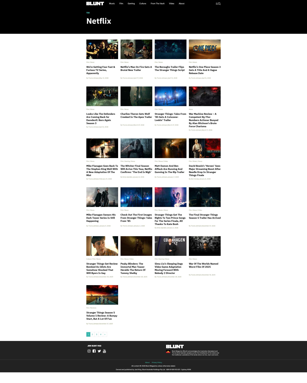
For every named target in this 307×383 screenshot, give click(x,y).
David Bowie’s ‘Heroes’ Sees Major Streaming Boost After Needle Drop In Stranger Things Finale (205, 170)
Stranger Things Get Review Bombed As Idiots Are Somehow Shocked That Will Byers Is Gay (102, 268)
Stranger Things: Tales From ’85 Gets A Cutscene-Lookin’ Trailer (170, 117)
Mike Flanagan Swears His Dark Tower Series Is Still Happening (101, 218)
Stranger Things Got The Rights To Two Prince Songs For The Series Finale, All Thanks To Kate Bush (170, 219)
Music (112, 3)
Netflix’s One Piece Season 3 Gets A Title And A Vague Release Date (205, 70)
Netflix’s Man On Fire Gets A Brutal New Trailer (136, 68)
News (92, 62)
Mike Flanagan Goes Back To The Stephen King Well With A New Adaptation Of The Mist (102, 170)
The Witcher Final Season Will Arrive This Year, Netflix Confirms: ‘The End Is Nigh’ (136, 169)
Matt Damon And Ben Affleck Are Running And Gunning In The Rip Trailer (169, 169)
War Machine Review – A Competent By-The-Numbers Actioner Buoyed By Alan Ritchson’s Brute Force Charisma (203, 120)
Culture (142, 3)
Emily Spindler (127, 177)
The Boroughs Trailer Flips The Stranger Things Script (170, 68)
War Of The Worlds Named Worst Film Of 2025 (203, 265)
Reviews (93, 308)
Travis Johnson (94, 78)
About (181, 3)
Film (121, 3)
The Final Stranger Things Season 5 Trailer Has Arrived (205, 216)
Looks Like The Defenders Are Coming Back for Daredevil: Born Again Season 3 (100, 118)
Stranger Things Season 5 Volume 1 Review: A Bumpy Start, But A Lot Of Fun (101, 315)
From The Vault (157, 3)
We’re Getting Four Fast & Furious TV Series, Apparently (100, 70)
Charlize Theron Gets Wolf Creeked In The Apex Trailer (136, 115)
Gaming (131, 3)
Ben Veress (195, 179)
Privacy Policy (157, 362)
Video (171, 3)
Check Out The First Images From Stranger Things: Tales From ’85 (136, 218)
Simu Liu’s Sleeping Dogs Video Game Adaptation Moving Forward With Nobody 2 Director (169, 268)
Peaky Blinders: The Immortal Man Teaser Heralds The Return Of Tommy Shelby (133, 268)
